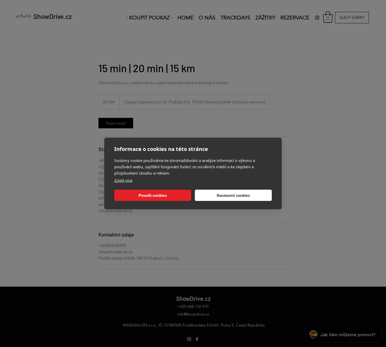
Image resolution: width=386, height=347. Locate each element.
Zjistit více (123, 180)
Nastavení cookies (233, 195)
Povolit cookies (153, 195)
